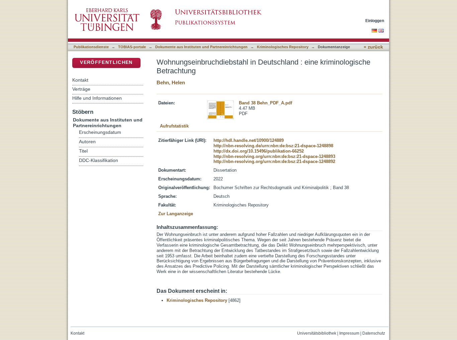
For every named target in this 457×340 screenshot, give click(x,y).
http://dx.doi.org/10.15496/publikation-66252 (258, 151)
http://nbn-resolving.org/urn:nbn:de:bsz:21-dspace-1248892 (274, 161)
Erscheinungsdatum (100, 132)
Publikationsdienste (91, 47)
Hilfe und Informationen (97, 98)
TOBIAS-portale (132, 47)
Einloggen (374, 20)
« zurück (373, 47)
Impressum (349, 333)
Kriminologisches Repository (282, 47)
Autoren (87, 141)
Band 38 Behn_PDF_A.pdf (265, 102)
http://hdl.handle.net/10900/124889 (248, 140)
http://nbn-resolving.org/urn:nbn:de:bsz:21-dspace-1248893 (274, 156)
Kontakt (80, 80)
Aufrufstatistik (174, 126)
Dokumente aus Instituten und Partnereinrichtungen (201, 47)
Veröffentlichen (106, 62)
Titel (83, 151)
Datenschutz (373, 333)
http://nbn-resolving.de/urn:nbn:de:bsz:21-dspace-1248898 (273, 145)
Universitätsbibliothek (316, 333)
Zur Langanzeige (175, 213)
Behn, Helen (171, 82)
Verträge (81, 89)
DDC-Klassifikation (98, 160)
